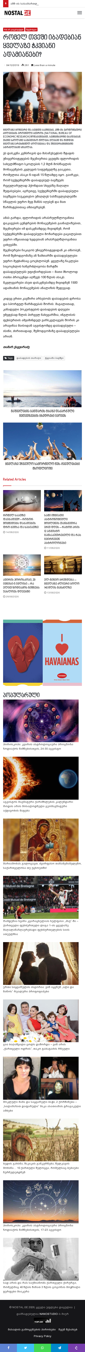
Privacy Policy (42, 1336)
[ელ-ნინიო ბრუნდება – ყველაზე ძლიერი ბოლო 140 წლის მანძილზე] (63, 565)
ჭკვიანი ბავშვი (54, 358)
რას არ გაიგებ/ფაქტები (13, 29)
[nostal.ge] (17, 13)
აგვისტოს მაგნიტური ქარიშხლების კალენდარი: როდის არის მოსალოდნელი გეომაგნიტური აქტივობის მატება (38, 806)
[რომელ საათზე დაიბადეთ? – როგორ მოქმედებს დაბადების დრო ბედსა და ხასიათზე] (22, 500)
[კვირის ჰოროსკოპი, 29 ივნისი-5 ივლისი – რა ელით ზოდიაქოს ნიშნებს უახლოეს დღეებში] (22, 565)
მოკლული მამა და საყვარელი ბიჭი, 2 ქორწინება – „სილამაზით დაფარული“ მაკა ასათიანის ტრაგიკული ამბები (42, 1106)
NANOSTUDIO (49, 1313)
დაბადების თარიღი (29, 358)
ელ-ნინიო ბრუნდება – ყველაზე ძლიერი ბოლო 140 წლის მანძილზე (61, 584)
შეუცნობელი (31, 29)
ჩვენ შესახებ (68, 1329)
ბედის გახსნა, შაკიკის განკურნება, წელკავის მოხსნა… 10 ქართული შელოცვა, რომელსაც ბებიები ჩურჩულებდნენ (41, 1168)
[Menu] (79, 13)
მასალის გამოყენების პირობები (32, 1329)
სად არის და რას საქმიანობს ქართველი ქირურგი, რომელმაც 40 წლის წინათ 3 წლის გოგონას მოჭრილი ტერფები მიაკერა (41, 1287)
